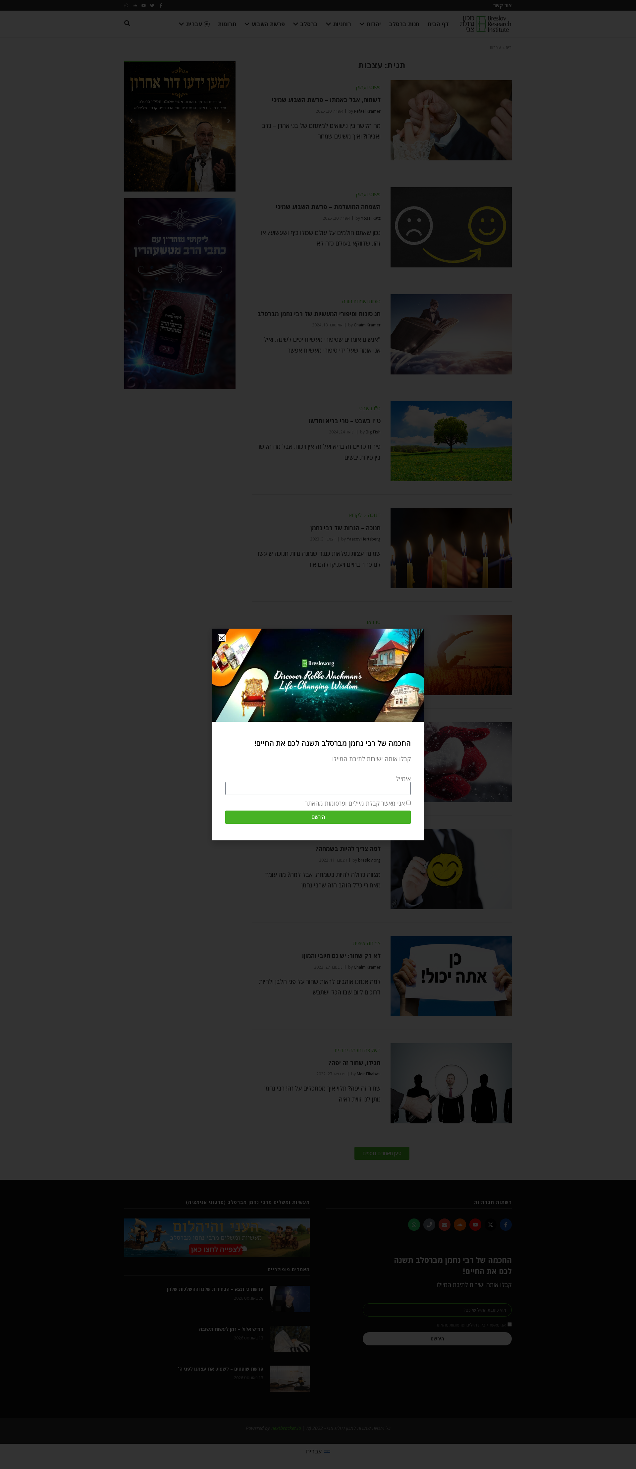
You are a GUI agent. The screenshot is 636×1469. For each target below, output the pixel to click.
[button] (222, 638)
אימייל (403, 779)
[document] (318, 734)
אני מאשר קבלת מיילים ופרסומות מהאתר (355, 803)
